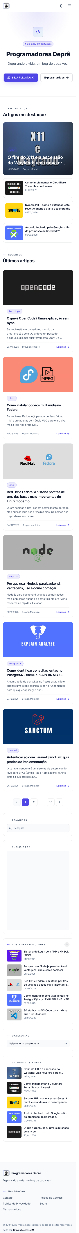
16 (50, 802)
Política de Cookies (51, 1197)
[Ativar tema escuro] (61, 6)
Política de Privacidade (16, 1203)
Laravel (13, 750)
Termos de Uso (12, 1209)
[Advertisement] (39, 890)
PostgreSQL (15, 663)
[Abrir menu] (69, 6)
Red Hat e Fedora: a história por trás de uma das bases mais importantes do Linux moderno (36, 496)
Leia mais (61, 346)
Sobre (43, 1203)
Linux (12, 398)
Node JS (13, 576)
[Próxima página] (59, 802)
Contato (7, 1197)
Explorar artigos (54, 77)
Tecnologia (14, 311)
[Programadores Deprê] (6, 6)
